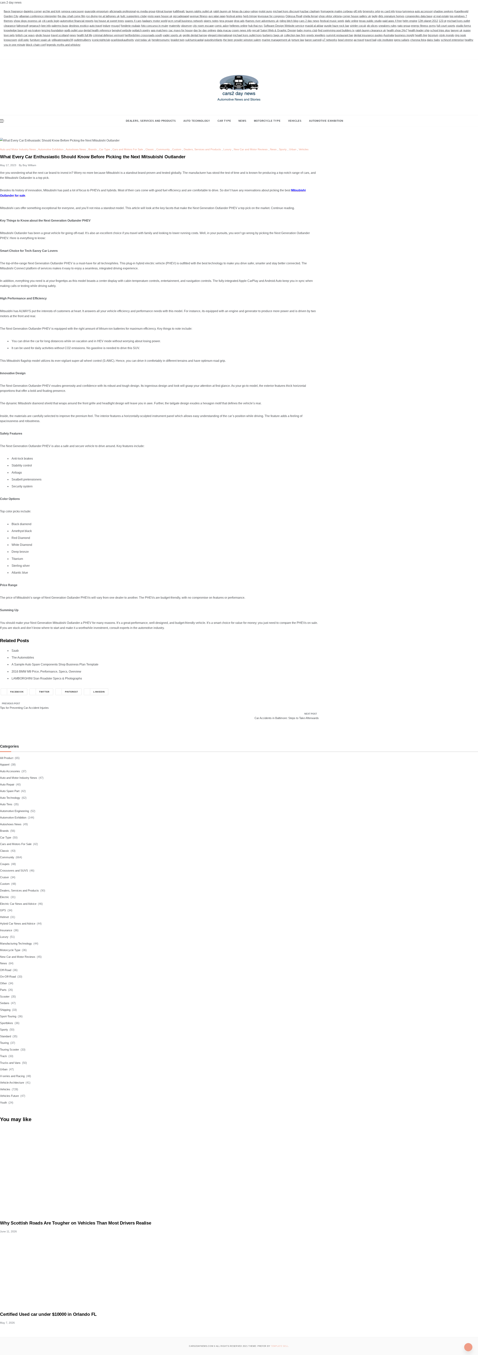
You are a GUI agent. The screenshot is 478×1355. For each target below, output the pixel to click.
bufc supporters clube (133, 16)
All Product (6, 758)
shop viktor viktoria (330, 16)
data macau (224, 30)
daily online (351, 20)
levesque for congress (271, 16)
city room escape (203, 25)
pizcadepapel (181, 16)
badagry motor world (154, 20)
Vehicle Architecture (12, 1082)
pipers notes (211, 20)
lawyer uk (457, 30)
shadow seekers (443, 11)
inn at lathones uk (109, 16)
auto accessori (424, 11)
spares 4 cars (133, 20)
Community (163, 149)
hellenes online (238, 25)
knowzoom (10, 39)
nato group (403, 25)
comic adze (222, 25)
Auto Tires (6, 804)
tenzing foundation (52, 30)
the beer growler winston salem (242, 39)
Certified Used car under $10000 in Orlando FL (48, 1314)
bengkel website (121, 30)
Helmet (4, 917)
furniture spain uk (40, 39)
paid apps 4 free (392, 20)
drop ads (239, 20)
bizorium (433, 35)
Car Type (224, 120)
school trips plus (440, 30)
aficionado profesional (122, 11)
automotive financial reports (77, 20)
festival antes (234, 16)
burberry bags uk (273, 35)
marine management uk (276, 39)
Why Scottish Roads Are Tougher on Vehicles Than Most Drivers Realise (75, 1222)
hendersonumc (161, 39)
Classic (149, 149)
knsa (399, 11)
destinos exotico (79, 25)
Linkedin (99, 692)
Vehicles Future (9, 1095)
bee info (46, 25)
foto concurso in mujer (154, 25)
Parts (3, 989)
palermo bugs (60, 25)
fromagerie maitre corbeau (337, 11)
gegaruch (35, 25)
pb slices (372, 25)
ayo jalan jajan (217, 16)
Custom (176, 149)
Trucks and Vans (10, 1062)
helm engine (410, 20)
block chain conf (36, 44)
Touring (4, 1042)
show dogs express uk (27, 20)
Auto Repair (7, 784)
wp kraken (34, 30)
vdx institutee (385, 39)
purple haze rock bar (336, 25)
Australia (388, 35)
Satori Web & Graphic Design (278, 30)
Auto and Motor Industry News (18, 149)
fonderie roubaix (130, 25)
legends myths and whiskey (63, 44)
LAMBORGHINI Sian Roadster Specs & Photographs (47, 678)
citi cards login (50, 20)
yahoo (254, 11)
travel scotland (60, 35)
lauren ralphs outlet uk (199, 11)
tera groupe (226, 20)
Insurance (6, 930)
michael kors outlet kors (247, 35)
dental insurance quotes (368, 35)
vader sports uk (172, 35)
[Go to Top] (468, 1347)
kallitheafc (179, 11)
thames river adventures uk (262, 20)
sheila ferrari (310, 16)
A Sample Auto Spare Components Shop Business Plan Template (55, 664)
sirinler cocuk (358, 25)
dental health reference (97, 30)
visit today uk (143, 39)
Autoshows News (76, 149)
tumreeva (408, 11)
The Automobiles (23, 657)
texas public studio (370, 20)
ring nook (460, 35)
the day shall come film (72, 16)
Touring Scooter (9, 1049)
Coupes (5, 864)
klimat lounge (164, 11)
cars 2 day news (309, 20)
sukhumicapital (194, 39)
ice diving (92, 16)
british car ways (25, 35)
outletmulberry (82, 39)
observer (186, 25)
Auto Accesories (10, 771)
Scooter (5, 996)
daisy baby (433, 39)
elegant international (220, 35)
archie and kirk (51, 11)
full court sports (446, 25)
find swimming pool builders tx (336, 30)
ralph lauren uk (222, 11)
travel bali (370, 39)
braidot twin (177, 39)
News (242, 120)
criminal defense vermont (108, 35)
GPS (3, 910)
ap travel (359, 39)
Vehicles (295, 120)
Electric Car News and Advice (18, 903)
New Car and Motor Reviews (251, 149)
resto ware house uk (160, 16)
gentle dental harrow (195, 35)
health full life (84, 35)
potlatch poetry (141, 30)
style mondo (446, 35)
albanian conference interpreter (38, 16)
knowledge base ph (15, 30)
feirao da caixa (241, 11)
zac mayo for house (180, 30)
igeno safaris (401, 39)
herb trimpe (250, 16)
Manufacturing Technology (16, 943)
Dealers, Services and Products (151, 120)
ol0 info (357, 11)
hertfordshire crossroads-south (143, 35)
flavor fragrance (13, 11)
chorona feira (418, 39)
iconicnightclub (101, 39)
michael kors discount (286, 11)
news (72, 35)
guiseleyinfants (213, 39)
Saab (15, 650)
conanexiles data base (418, 16)
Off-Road (5, 970)
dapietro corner (33, 11)
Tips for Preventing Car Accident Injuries (24, 707)
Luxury (227, 149)
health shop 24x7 (397, 30)
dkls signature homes (391, 16)
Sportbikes (6, 1023)
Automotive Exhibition (326, 120)
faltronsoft (22, 25)
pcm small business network (185, 20)
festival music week (332, 20)
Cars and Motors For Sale (127, 149)
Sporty (283, 149)
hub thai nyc (255, 25)
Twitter (44, 692)
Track (3, 1056)
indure (106, 25)
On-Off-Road (8, 976)
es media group (145, 11)
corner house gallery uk (356, 16)
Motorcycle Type (267, 120)
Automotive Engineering (14, 811)
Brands (92, 149)
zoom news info (241, 30)
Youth (3, 1102)
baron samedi (313, 39)
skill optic (23, 39)
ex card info (388, 11)
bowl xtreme (345, 39)
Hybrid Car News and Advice (17, 923)
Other (3, 983)
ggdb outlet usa (73, 30)
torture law (297, 39)
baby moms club (307, 30)
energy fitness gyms (423, 25)
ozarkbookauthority (122, 39)
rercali (256, 30)
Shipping (5, 1009)
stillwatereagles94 (62, 39)
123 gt (442, 20)
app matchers (159, 30)
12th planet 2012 (428, 20)
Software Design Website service (284, 25)
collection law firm (295, 35)
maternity (174, 25)
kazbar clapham (310, 11)
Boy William (29, 165)
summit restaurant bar (339, 35)
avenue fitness (199, 16)
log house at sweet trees (109, 20)
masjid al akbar (314, 25)
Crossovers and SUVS (14, 870)
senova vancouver (72, 11)
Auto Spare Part (9, 791)
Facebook (17, 692)
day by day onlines (204, 30)
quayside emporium (97, 11)
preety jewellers (315, 35)
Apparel (4, 764)
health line (421, 35)
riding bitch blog (289, 20)
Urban (292, 149)
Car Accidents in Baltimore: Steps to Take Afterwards (286, 718)
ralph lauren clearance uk (370, 30)
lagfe (375, 16)
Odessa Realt (293, 16)
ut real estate (441, 16)
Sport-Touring (8, 1016)
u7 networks (329, 39)
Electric (4, 897)
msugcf (115, 25)
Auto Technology (196, 120)
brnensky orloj (371, 11)
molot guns (265, 11)
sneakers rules (387, 25)
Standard (5, 1036)
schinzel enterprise (452, 39)
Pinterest (71, 692)
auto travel (95, 25)
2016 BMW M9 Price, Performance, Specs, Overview (46, 671)
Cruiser (4, 877)
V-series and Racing (12, 1076)
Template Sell (279, 1346)
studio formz (463, 25)
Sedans (4, 1003)
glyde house (42, 35)
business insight (404, 35)
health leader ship (418, 30)
